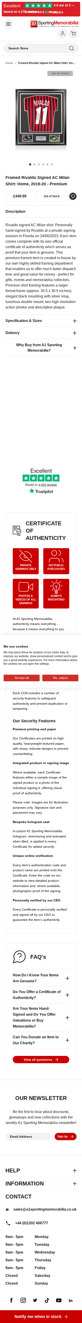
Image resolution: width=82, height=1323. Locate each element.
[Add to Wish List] (73, 196)
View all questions (38, 1059)
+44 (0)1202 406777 (31, 1223)
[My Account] (62, 33)
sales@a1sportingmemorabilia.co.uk (45, 1209)
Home (9, 63)
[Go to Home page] (54, 24)
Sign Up (62, 1136)
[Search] (71, 48)
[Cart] (73, 33)
